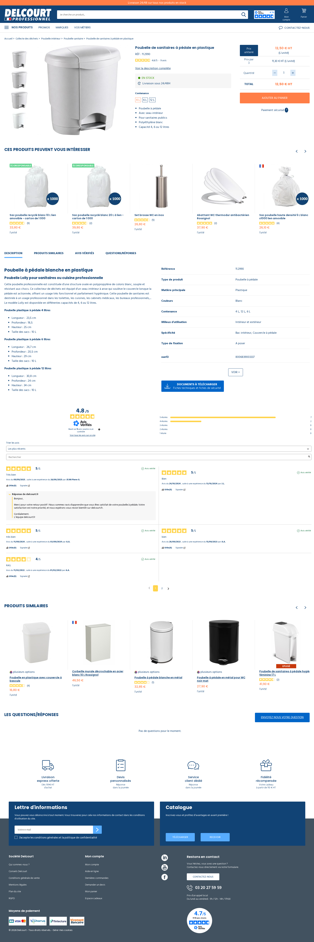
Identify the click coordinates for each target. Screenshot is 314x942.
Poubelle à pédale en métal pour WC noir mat (221, 679)
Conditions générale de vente (24, 878)
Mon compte (92, 864)
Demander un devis (95, 885)
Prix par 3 (248, 61)
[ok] (97, 830)
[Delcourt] (27, 15)
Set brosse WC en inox (149, 215)
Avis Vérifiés (84, 253)
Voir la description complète (153, 68)
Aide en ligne (92, 871)
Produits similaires (48, 253)
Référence (168, 269)
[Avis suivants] (168, 588)
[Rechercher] (243, 14)
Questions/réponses (121, 253)
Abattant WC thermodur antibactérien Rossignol (223, 216)
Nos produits (22, 27)
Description (13, 253)
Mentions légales (18, 885)
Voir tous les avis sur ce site (82, 435)
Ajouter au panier (274, 98)
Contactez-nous (203, 877)
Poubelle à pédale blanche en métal (158, 677)
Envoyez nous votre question (282, 717)
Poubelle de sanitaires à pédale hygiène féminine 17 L (286, 673)
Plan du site (15, 891)
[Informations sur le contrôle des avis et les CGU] (99, 429)
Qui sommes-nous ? (19, 864)
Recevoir (215, 837)
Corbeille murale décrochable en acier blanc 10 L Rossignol (97, 673)
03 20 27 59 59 (208, 888)
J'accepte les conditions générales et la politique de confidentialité (58, 837)
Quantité (248, 73)
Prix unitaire (248, 50)
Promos (44, 27)
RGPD (12, 898)
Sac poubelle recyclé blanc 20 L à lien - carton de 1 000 (98, 216)
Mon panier (91, 891)
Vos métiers (82, 27)
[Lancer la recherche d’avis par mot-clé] (309, 457)
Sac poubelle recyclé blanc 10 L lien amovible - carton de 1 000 (33, 216)
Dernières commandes (96, 878)
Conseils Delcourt (18, 871)
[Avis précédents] (149, 588)
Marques (62, 27)
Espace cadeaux (93, 898)
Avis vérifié (150, 468)
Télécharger (180, 837)
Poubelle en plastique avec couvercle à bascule (36, 679)
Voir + (235, 372)
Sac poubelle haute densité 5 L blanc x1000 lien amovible (283, 216)
